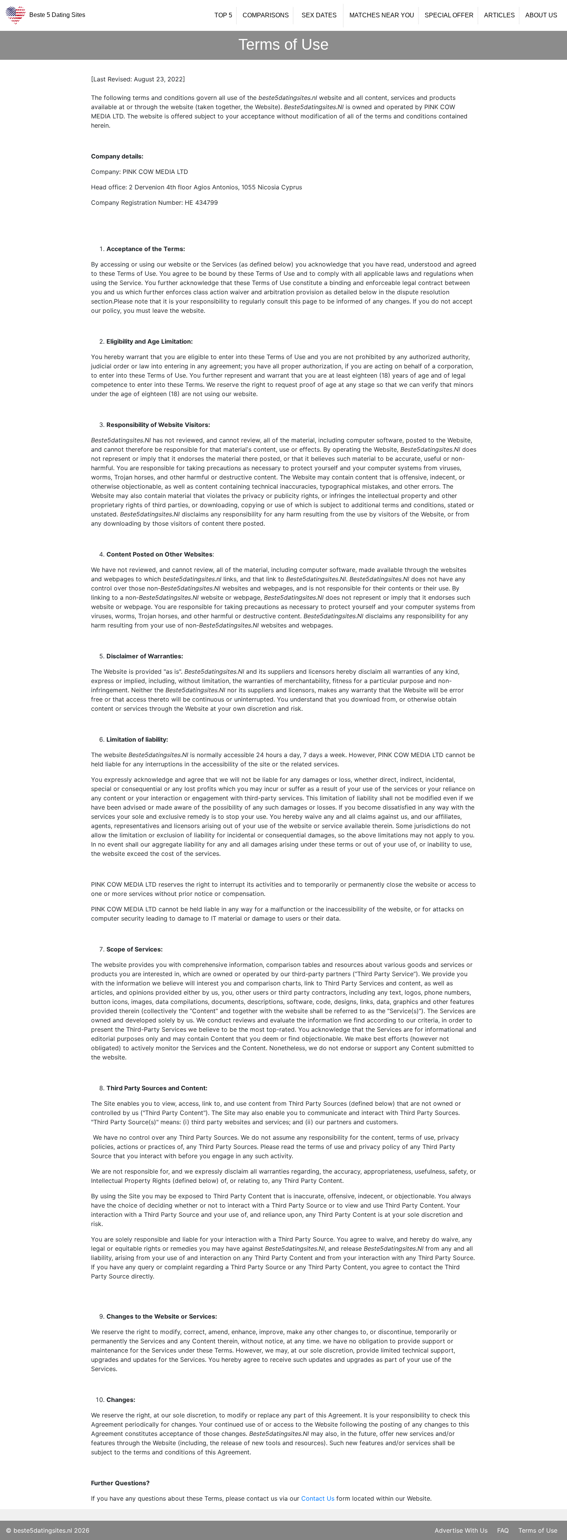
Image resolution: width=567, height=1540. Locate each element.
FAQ (503, 1530)
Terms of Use (537, 1530)
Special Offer (449, 15)
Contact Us (317, 1498)
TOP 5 (223, 15)
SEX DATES (319, 15)
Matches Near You (381, 15)
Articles (499, 15)
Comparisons (266, 15)
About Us (541, 15)
